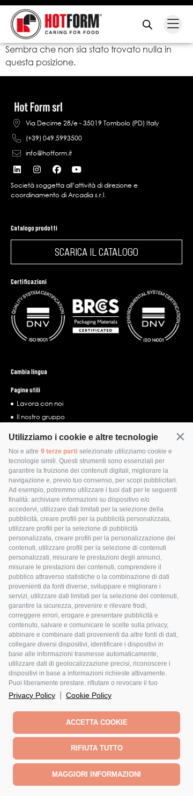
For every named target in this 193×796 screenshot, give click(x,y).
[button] (180, 436)
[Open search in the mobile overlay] (147, 24)
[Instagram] (37, 169)
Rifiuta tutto (97, 748)
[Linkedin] (17, 169)
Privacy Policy (32, 695)
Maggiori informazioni (96, 774)
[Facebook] (56, 169)
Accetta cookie (97, 722)
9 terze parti (59, 451)
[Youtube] (76, 169)
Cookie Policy (89, 695)
